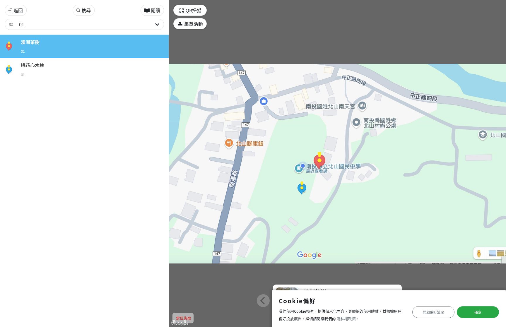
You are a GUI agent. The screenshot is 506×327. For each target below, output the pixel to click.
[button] (319, 161)
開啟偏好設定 (433, 311)
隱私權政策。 (348, 318)
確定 (477, 311)
